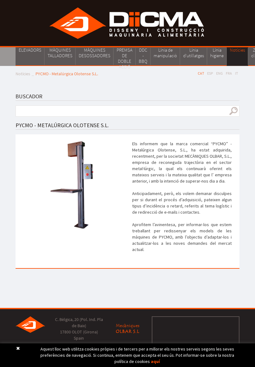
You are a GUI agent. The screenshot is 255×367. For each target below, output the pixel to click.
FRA (229, 73)
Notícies (23, 74)
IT (236, 73)
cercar (233, 111)
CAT (201, 73)
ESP (210, 73)
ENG (219, 73)
